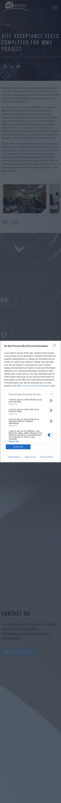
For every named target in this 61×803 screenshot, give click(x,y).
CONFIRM (18, 447)
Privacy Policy (46, 457)
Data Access (30, 457)
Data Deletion (14, 457)
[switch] (50, 400)
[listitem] (30, 394)
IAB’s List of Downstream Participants (34, 386)
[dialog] (30, 401)
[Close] (55, 346)
